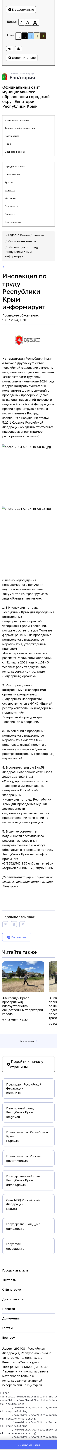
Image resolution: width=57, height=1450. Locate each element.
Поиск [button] (8, 143)
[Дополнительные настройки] (18, 48)
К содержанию (22, 9)
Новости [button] (10, 190)
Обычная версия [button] (15, 151)
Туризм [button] (9, 182)
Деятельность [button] (13, 221)
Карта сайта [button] (12, 135)
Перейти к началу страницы (26, 1064)
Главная (25, 235)
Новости (38, 235)
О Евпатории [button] (12, 174)
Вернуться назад (30, 1444)
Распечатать (18, 937)
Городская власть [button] (15, 166)
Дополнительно (23, 57)
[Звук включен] (9, 48)
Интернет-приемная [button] (17, 120)
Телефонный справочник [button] (20, 127)
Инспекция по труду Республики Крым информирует (21, 251)
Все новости (27, 1040)
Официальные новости (22, 241)
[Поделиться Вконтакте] (5, 924)
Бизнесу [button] (10, 214)
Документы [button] (12, 206)
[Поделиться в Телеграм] (22, 924)
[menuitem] (28, 120)
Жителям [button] (10, 198)
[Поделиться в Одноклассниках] (14, 924)
